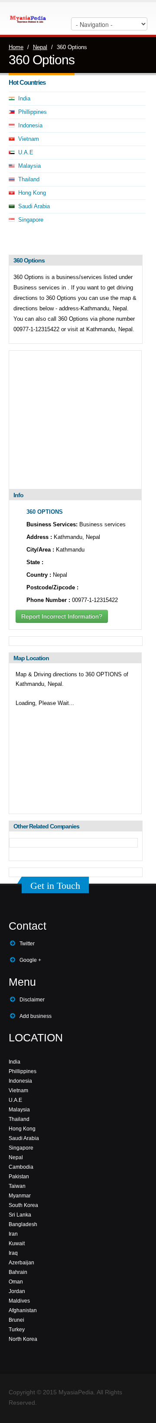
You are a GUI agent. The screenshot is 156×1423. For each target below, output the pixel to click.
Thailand (28, 179)
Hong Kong (32, 193)
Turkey (17, 1330)
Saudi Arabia (34, 206)
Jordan (17, 1291)
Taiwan (17, 1186)
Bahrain (18, 1272)
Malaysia (29, 166)
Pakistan (19, 1177)
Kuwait (17, 1243)
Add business (36, 1016)
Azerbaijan (21, 1263)
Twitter (27, 944)
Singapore (30, 219)
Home (16, 47)
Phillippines (32, 112)
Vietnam (28, 139)
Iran (13, 1234)
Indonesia (30, 125)
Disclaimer (32, 1000)
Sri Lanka (20, 1215)
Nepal (40, 47)
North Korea (23, 1339)
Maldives (19, 1301)
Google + (30, 960)
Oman (16, 1282)
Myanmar (20, 1196)
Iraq (13, 1253)
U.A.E (25, 152)
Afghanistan (23, 1310)
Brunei (16, 1320)
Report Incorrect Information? (61, 616)
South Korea (23, 1205)
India (24, 98)
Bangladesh (23, 1224)
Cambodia (21, 1167)
